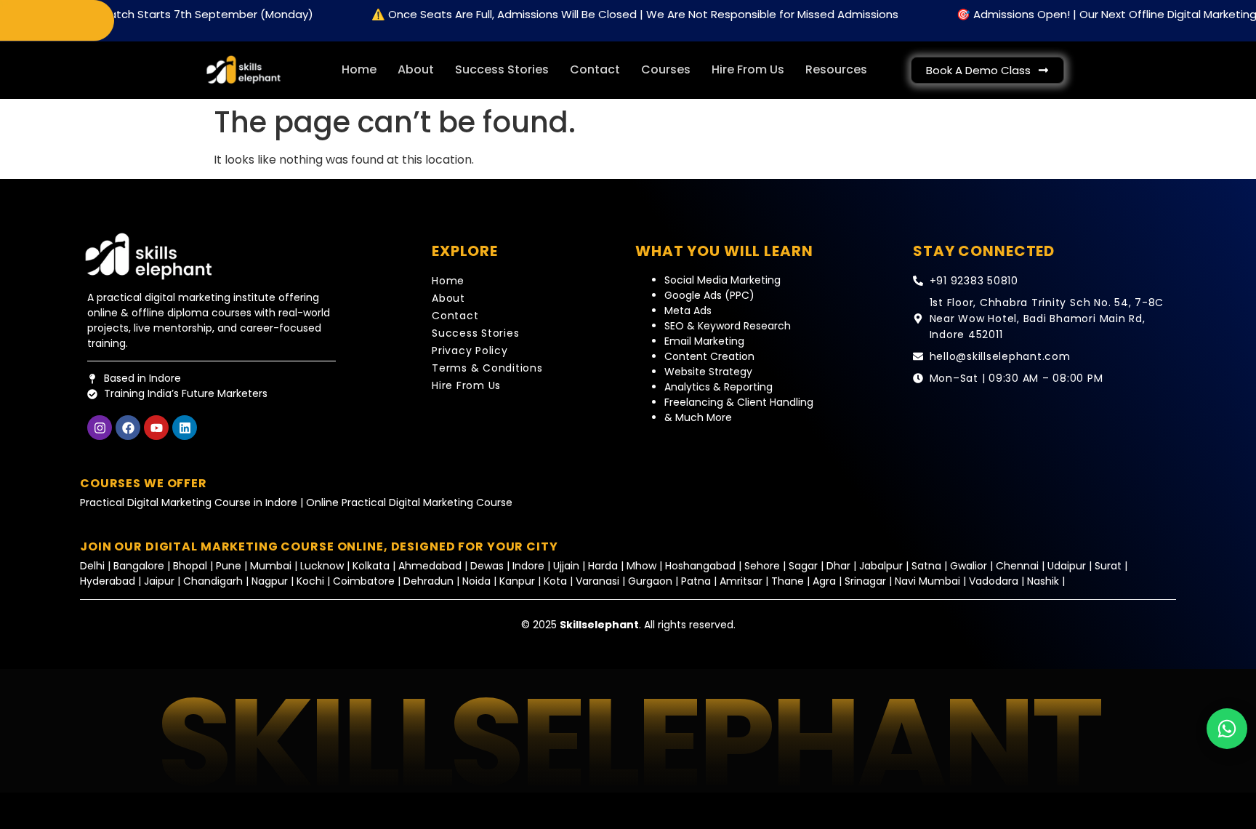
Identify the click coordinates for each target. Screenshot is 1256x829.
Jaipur (159, 581)
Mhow (641, 565)
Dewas (487, 565)
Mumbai (272, 565)
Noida (476, 581)
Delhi (94, 565)
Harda (603, 565)
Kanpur (518, 581)
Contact (595, 69)
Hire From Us (748, 69)
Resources (836, 69)
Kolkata (371, 565)
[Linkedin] (184, 427)
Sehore (762, 565)
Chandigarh (213, 581)
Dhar (838, 565)
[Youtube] (156, 427)
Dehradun (428, 581)
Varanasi (597, 581)
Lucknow (323, 565)
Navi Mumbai (927, 581)
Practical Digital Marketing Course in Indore (188, 502)
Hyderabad (107, 581)
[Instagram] (99, 427)
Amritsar (742, 581)
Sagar (803, 565)
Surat (1108, 565)
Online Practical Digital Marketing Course (409, 502)
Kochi (310, 581)
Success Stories (502, 69)
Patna (696, 581)
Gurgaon (651, 581)
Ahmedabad (430, 565)
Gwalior (968, 565)
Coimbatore (364, 581)
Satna (926, 565)
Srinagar (865, 581)
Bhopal (190, 565)
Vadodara (993, 581)
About (416, 69)
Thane (787, 581)
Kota (555, 581)
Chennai (1017, 565)
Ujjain (566, 565)
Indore (528, 565)
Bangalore (138, 565)
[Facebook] (128, 427)
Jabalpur (881, 565)
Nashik (1043, 581)
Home (359, 69)
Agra (824, 581)
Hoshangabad (700, 565)
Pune (228, 565)
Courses (666, 69)
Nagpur (269, 581)
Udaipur (1066, 565)
